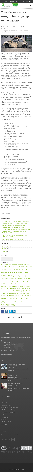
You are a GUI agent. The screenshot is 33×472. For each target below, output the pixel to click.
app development (11, 264)
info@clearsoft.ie (7, 354)
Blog (3, 414)
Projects (4, 251)
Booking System (14, 266)
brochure (22, 266)
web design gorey (11, 295)
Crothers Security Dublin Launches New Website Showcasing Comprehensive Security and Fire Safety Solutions (16, 231)
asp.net (27, 264)
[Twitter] (10, 311)
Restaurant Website (25, 286)
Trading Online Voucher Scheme (10, 407)
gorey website (19, 278)
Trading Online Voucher (6, 290)
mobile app (13, 282)
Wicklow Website (18, 302)
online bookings (10, 284)
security (5, 288)
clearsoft (8, 30)
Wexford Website (9, 301)
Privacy (16, 465)
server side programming (18, 288)
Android (3, 264)
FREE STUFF (28, 1)
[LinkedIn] (14, 311)
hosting (28, 278)
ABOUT (17, 1)
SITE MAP (23, 1)
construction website (16, 269)
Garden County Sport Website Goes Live (13, 239)
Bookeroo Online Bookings (9, 410)
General (25, 27)
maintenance (25, 280)
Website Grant (12, 298)
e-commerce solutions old (8, 412)
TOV (30, 288)
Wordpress (9, 304)
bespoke (5, 266)
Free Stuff (4, 424)
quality (12, 30)
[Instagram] (6, 311)
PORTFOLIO (11, 1)
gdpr (11, 278)
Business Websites (7, 405)
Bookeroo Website (7, 422)
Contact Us (5, 419)
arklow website (21, 264)
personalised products (6, 286)
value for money (18, 30)
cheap (4, 30)
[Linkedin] (13, 439)
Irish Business (7, 280)
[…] (15, 370)
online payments (22, 284)
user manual (18, 291)
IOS (2, 280)
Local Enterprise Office (16, 280)
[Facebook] (2, 311)
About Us (4, 402)
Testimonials (5, 417)
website (4, 298)
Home (3, 400)
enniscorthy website (20, 276)
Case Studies (5, 246)
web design (25, 30)
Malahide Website (5, 281)
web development (5, 31)
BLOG (6, 1)
